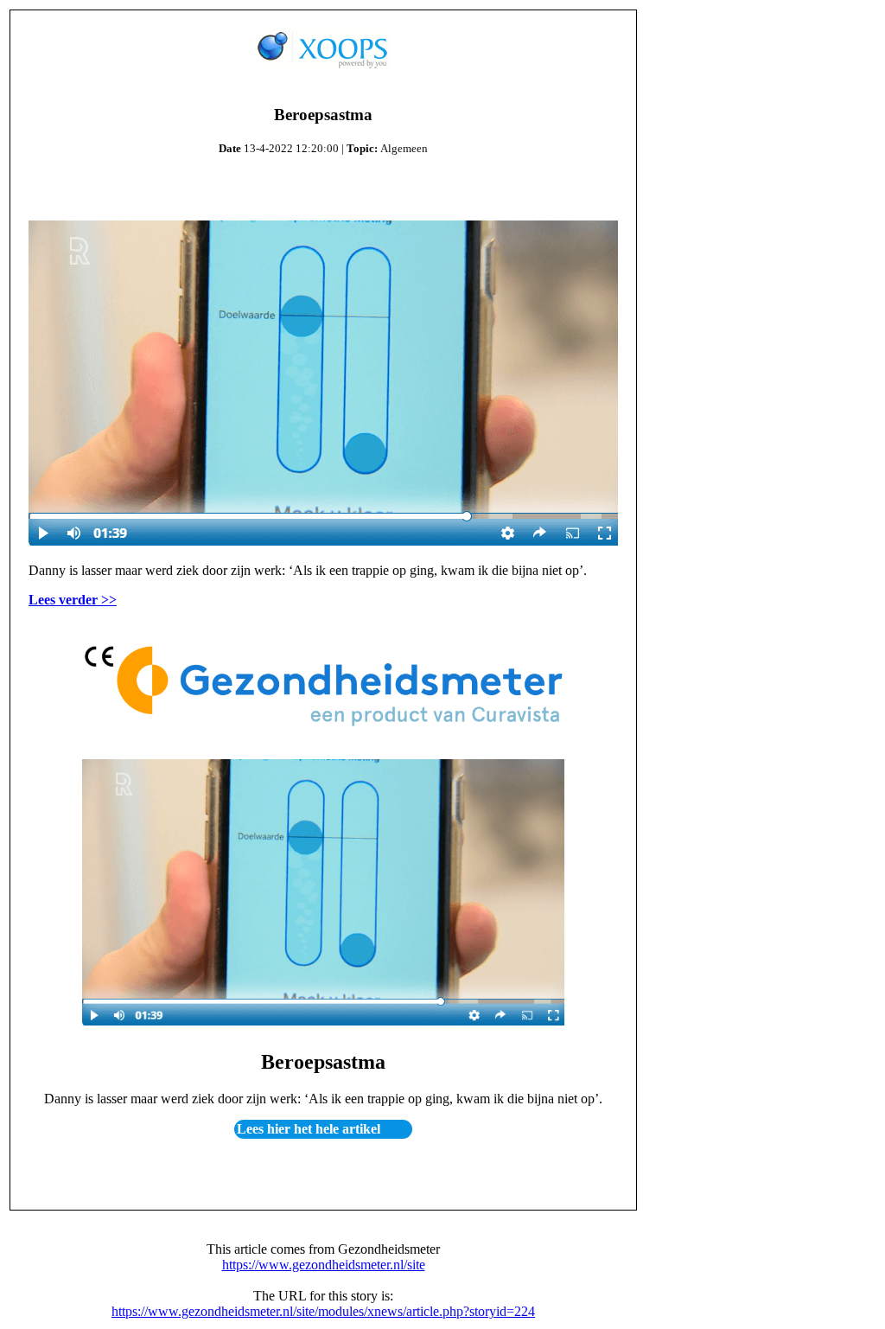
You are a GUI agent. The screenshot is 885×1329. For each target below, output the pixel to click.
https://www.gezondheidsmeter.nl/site (323, 1264)
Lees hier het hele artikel (308, 1129)
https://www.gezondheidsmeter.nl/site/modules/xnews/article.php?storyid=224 (323, 1311)
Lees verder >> (73, 599)
